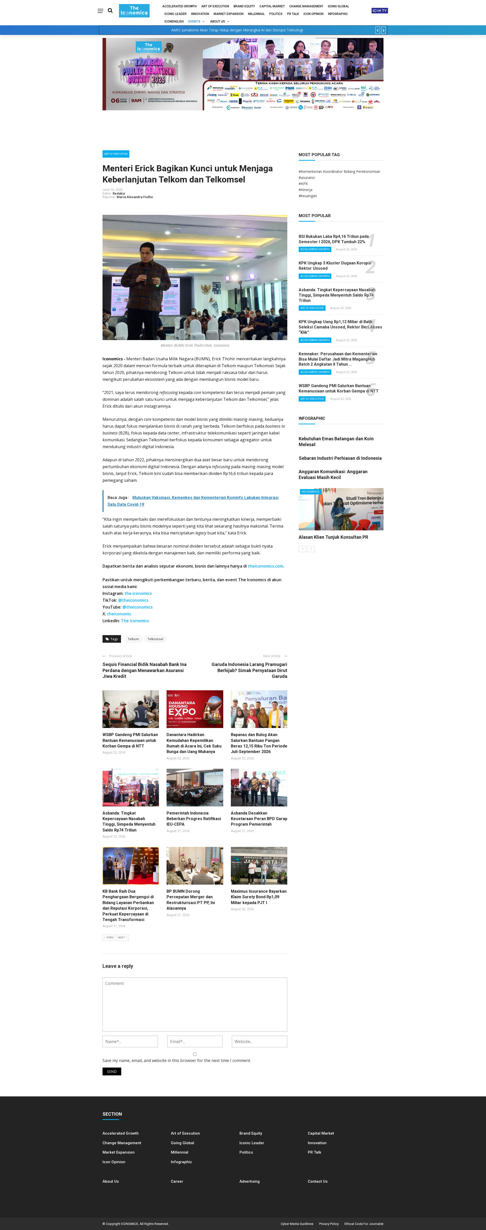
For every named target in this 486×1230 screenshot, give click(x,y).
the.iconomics (138, 593)
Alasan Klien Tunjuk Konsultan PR (333, 537)
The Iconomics (135, 620)
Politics (275, 14)
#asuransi (307, 177)
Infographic (181, 1162)
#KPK (303, 183)
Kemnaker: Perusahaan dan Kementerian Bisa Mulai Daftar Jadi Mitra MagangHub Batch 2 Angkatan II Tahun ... (338, 359)
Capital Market (272, 6)
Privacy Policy (329, 1224)
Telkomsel (155, 639)
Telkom (133, 639)
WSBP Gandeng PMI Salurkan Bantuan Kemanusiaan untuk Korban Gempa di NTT (130, 740)
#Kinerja (305, 189)
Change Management (306, 6)
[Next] (311, 549)
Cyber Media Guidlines (297, 1224)
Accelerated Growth (179, 6)
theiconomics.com (265, 566)
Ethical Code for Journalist (364, 1224)
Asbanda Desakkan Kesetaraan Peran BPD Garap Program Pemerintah (259, 819)
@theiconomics (133, 600)
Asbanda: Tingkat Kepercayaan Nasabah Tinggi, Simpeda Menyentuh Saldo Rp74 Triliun (337, 295)
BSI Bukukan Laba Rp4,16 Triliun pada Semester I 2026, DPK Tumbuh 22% (334, 239)
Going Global (338, 6)
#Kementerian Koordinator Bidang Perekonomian (339, 171)
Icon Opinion (313, 14)
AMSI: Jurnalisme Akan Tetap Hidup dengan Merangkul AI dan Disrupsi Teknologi (237, 30)
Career (177, 1181)
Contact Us (318, 1181)
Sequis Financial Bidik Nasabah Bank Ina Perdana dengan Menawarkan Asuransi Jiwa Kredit (145, 670)
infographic (338, 14)
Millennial (256, 14)
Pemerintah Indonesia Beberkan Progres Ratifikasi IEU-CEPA (194, 819)
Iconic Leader (176, 14)
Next (121, 937)
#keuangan (308, 195)
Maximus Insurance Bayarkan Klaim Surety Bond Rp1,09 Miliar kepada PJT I (259, 897)
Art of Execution (215, 6)
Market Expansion (229, 14)
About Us (217, 21)
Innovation (200, 14)
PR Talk (293, 14)
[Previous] (302, 549)
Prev (110, 937)
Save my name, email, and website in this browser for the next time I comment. (177, 1060)
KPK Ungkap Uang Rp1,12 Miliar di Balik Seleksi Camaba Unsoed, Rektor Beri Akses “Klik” (340, 327)
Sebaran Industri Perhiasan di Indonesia (340, 458)
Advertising (249, 1181)
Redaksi (119, 193)
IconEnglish (174, 21)
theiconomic (119, 614)
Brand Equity (244, 6)
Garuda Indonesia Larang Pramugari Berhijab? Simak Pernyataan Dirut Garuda (249, 670)
